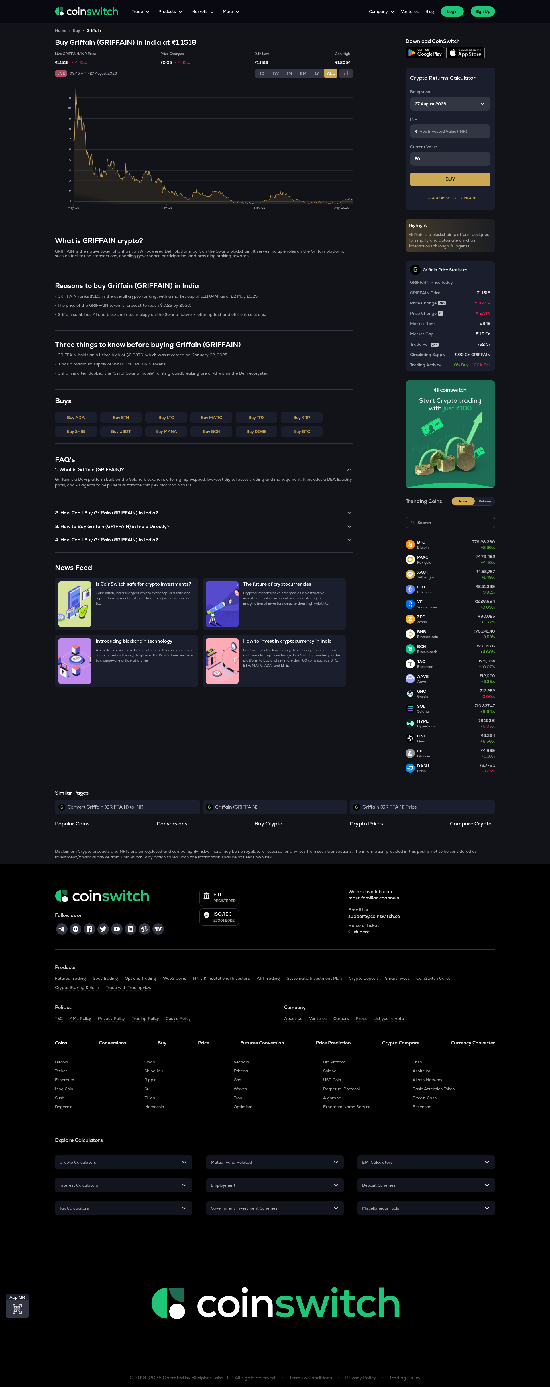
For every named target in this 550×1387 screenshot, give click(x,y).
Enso (417, 1062)
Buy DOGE (256, 431)
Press (361, 1018)
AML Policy (80, 1018)
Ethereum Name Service (346, 1106)
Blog (429, 11)
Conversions (112, 1043)
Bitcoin (61, 1062)
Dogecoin (64, 1106)
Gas (237, 1079)
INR (413, 119)
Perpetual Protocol (341, 1088)
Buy (76, 30)
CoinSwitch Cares (433, 978)
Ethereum (64, 1079)
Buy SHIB (76, 431)
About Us (293, 1018)
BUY (450, 179)
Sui (147, 1088)
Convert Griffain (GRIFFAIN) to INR (105, 807)
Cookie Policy (178, 1018)
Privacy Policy (111, 1018)
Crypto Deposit (363, 978)
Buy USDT (121, 431)
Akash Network (427, 1079)
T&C (59, 1018)
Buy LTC (166, 417)
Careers (341, 1018)
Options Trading (140, 978)
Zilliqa (149, 1097)
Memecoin (154, 1106)
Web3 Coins (174, 978)
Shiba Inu (153, 1070)
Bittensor (421, 1106)
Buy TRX (256, 417)
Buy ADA (76, 417)
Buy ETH (121, 417)
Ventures (410, 11)
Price (203, 1043)
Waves (240, 1088)
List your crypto (389, 1018)
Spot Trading (105, 978)
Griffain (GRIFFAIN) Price (389, 807)
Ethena (241, 1070)
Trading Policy (145, 1018)
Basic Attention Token (433, 1088)
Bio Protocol (334, 1062)
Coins (61, 1043)
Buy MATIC (211, 417)
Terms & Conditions (310, 1378)
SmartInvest (397, 978)
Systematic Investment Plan (314, 978)
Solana (330, 1070)
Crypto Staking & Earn (77, 987)
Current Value (423, 146)
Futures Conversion (262, 1043)
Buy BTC (302, 431)
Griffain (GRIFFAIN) (236, 807)
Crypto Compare (400, 1043)
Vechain (241, 1062)
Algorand (332, 1097)
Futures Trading (70, 978)
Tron (238, 1097)
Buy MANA (166, 431)
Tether (61, 1070)
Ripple (150, 1079)
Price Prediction (333, 1043)
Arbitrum (421, 1070)
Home (60, 30)
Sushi (60, 1097)
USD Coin (332, 1079)
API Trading (268, 978)
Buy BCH (211, 431)
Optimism (243, 1106)
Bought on (420, 91)
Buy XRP (301, 417)
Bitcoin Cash (424, 1097)
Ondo (149, 1062)
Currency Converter (473, 1043)
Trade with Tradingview (129, 987)
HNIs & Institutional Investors (221, 978)
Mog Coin (64, 1088)
